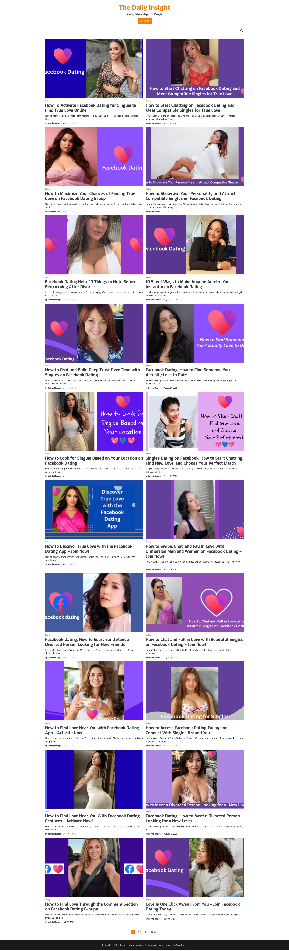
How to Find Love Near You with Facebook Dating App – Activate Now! (92, 730)
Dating (47, 101)
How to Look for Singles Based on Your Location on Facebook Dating (94, 461)
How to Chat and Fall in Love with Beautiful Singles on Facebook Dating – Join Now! (194, 642)
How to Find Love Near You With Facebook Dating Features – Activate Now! (92, 818)
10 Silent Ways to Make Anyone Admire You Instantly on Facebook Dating (188, 284)
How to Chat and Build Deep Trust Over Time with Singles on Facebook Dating (92, 372)
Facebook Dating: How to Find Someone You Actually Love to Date (188, 372)
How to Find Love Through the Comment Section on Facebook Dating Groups (91, 907)
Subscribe (144, 21)
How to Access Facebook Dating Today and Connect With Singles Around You (186, 730)
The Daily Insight (144, 8)
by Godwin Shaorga (53, 123)
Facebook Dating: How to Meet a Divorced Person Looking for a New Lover (193, 818)
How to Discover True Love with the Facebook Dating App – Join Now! (88, 549)
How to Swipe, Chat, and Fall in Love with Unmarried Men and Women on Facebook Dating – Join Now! (194, 551)
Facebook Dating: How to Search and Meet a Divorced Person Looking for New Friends (87, 642)
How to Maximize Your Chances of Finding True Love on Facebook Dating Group (90, 196)
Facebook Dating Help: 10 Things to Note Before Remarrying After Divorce (90, 284)
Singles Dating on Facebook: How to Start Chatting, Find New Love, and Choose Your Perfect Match (194, 461)
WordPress (181, 945)
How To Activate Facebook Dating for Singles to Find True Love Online (90, 108)
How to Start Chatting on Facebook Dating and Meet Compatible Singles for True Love (190, 108)
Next (153, 932)
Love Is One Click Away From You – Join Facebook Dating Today (193, 907)
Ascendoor (158, 945)
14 (146, 932)
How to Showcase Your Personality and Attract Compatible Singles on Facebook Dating (190, 196)
